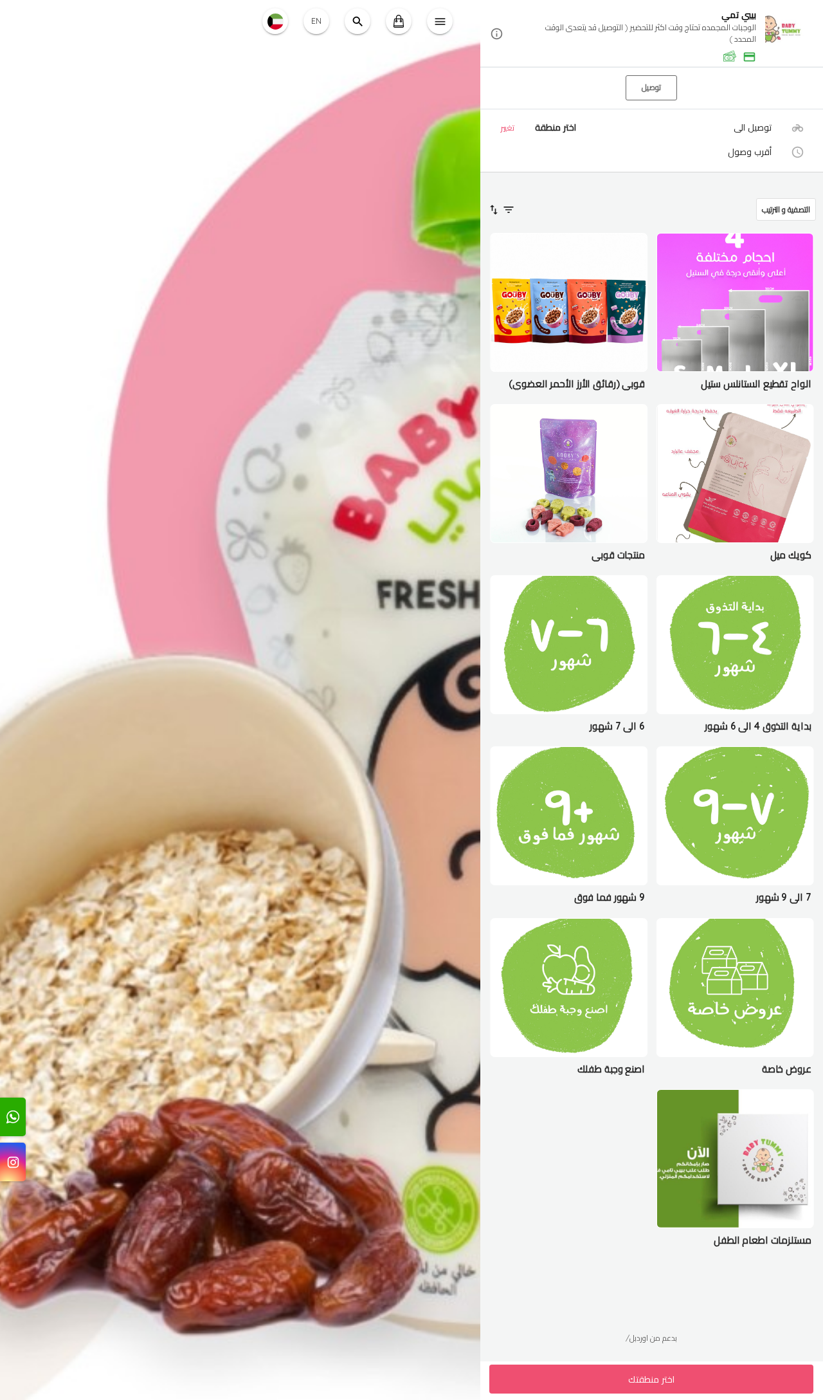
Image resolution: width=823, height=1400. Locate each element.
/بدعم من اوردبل (651, 1338)
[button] (651, 34)
